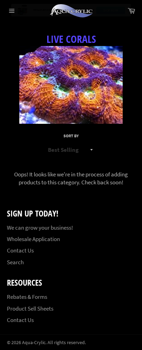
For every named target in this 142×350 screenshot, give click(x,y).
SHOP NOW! (110, 10)
